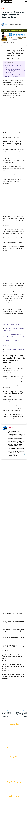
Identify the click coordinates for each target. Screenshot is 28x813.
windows (8, 8)
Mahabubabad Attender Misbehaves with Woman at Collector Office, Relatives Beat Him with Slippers (13, 728)
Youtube (21, 752)
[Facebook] (2, 753)
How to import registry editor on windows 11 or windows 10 (14, 75)
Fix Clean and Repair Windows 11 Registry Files (14, 66)
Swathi (6, 24)
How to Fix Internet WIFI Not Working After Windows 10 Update (21, 714)
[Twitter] (11, 753)
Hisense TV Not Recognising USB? (10, 806)
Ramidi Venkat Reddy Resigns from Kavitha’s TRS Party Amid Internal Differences (12, 735)
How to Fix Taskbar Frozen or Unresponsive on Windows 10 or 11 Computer (12, 666)
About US (14, 750)
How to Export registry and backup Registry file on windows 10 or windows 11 (15, 70)
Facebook (6, 752)
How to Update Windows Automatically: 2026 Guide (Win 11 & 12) (13, 646)
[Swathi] (3, 24)
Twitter (14, 752)
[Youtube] (18, 753)
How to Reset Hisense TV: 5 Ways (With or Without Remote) (12, 800)
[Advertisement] (14, 117)
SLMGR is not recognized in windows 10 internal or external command (12, 343)
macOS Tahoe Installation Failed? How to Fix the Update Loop (13, 742)
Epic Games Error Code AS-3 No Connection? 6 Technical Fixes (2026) (12, 656)
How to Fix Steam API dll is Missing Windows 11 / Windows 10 (6, 714)
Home (2, 8)
